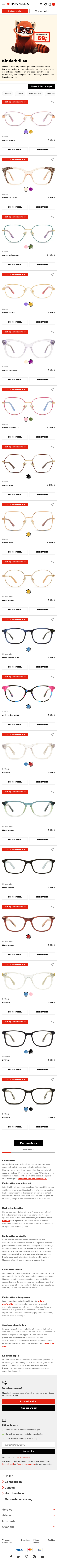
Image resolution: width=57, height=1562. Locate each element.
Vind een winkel (42, 11)
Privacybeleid (8, 1464)
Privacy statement (22, 1458)
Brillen (7, 1476)
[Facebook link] (11, 1556)
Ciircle (20, 94)
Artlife (8, 94)
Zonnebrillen (12, 1482)
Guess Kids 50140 (10, 255)
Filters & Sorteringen (41, 86)
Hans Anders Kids (10, 658)
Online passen (42, 150)
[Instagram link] (26, 1556)
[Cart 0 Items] (49, 4)
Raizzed (6, 1221)
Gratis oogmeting (15, 11)
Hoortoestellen (13, 1494)
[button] (41, 4)
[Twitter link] (18, 1556)
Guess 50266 (8, 140)
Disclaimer (25, 1540)
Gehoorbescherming (17, 1499)
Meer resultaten (28, 1143)
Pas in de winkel (15, 150)
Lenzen (8, 1488)
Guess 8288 (7, 543)
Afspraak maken (28, 1401)
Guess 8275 (7, 485)
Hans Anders (8, 600)
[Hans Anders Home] (19, 4)
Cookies (51, 1540)
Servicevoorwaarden (26, 1464)
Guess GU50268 (9, 198)
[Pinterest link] (34, 1556)
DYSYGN (6, 773)
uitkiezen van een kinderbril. (32, 1179)
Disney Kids (35, 94)
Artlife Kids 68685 (10, 715)
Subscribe (28, 1451)
